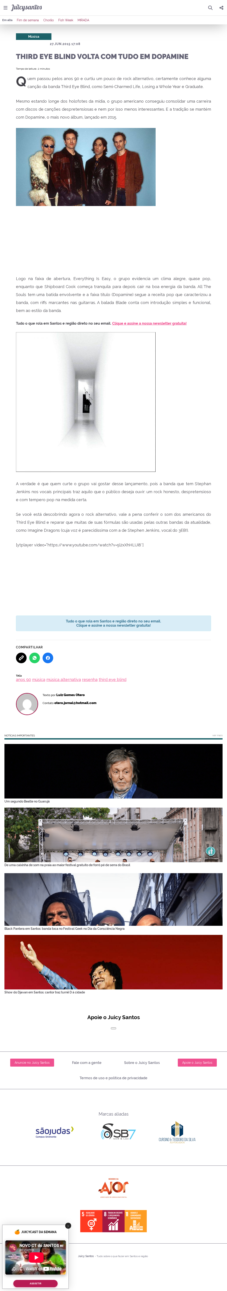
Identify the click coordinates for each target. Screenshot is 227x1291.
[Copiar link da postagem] (21, 658)
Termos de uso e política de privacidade (113, 1078)
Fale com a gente (87, 1063)
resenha (90, 679)
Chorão (48, 20)
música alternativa (63, 679)
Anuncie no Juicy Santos (32, 1062)
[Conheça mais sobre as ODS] (113, 1221)
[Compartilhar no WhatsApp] (34, 658)
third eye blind (112, 679)
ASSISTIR (35, 1283)
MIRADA (83, 20)
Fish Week (65, 20)
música (38, 679)
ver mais (217, 735)
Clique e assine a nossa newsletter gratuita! (149, 323)
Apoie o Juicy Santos (197, 1062)
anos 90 (23, 679)
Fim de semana (28, 20)
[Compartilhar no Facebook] (48, 658)
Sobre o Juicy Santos (142, 1063)
